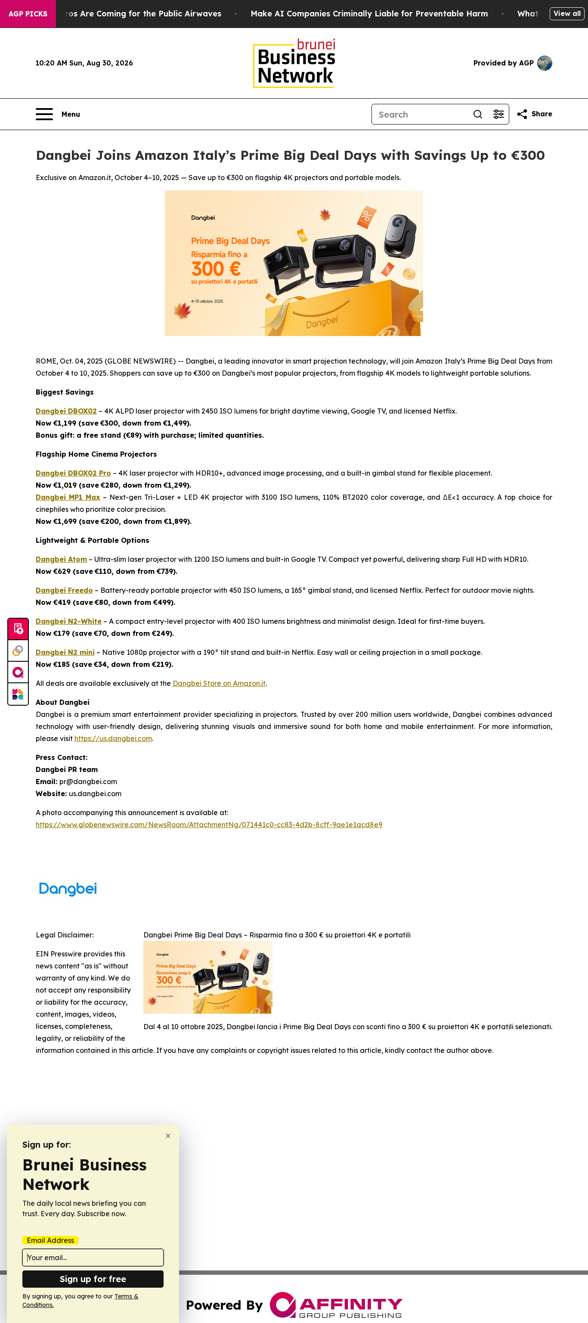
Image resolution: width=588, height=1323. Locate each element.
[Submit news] (18, 629)
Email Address (50, 1240)
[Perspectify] (18, 651)
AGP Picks (28, 13)
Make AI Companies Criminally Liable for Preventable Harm (369, 14)
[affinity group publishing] (18, 672)
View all (567, 13)
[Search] (477, 114)
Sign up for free (93, 1278)
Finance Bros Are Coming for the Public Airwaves (123, 14)
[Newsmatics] (18, 694)
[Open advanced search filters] (498, 114)
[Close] (168, 1136)
